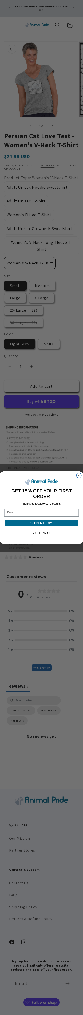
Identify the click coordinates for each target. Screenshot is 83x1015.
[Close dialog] (78, 475)
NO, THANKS (41, 533)
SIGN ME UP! (41, 523)
